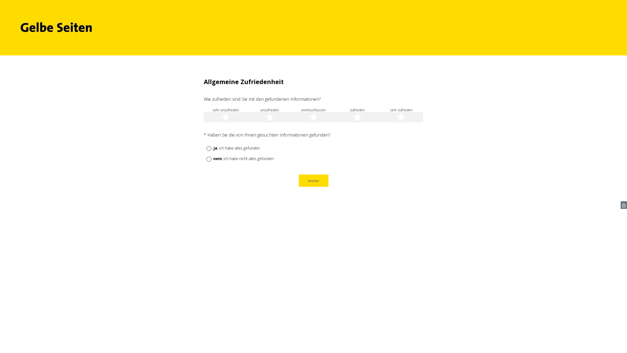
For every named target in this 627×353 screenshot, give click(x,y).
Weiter (313, 180)
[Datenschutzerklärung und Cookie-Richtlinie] (624, 205)
